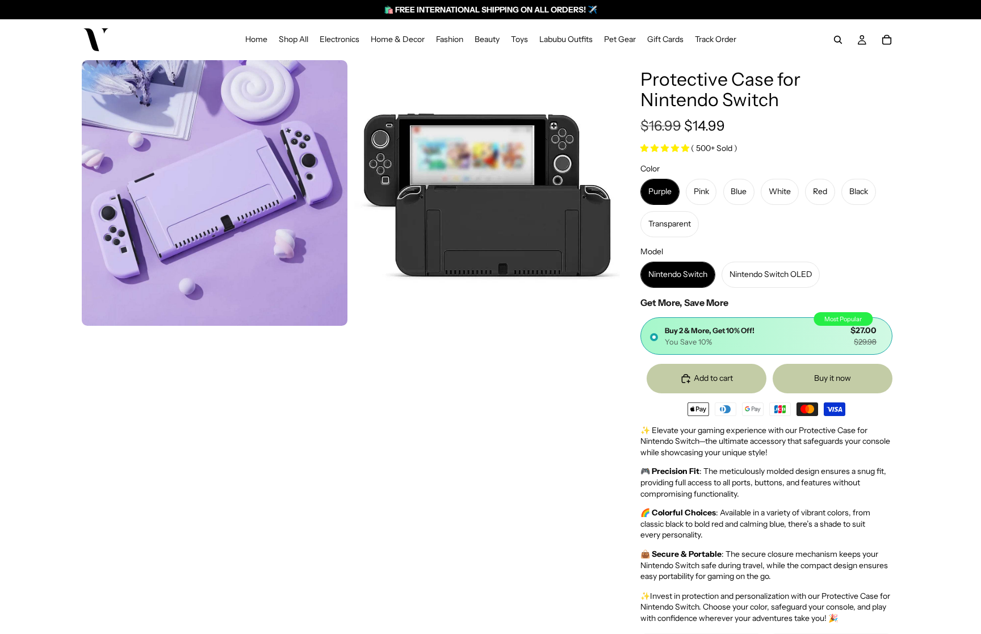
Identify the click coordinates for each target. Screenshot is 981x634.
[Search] (837, 39)
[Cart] (886, 39)
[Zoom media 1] (214, 193)
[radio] (766, 336)
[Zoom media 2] (487, 193)
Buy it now (832, 378)
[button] (665, 148)
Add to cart (713, 378)
